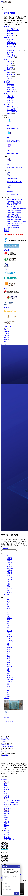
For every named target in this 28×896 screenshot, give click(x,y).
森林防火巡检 (10, 87)
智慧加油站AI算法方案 (13, 216)
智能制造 (6, 37)
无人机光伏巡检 (11, 91)
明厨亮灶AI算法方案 (12, 206)
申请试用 (3, 751)
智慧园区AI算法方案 (12, 214)
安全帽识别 (10, 63)
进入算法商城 (9, 13)
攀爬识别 (9, 80)
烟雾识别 (9, 69)
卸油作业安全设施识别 (13, 30)
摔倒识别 (9, 76)
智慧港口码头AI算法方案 (14, 227)
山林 (8, 621)
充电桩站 (9, 636)
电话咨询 (3, 746)
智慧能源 (6, 26)
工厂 (8, 603)
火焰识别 (9, 65)
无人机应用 (7, 82)
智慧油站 (9, 579)
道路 (8, 645)
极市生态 (6, 332)
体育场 (9, 619)
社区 (8, 629)
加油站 (9, 634)
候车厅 (9, 638)
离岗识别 (9, 72)
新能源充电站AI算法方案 (14, 225)
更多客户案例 (7, 326)
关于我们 (6, 830)
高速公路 (9, 647)
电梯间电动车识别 (12, 74)
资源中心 (6, 825)
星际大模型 (7, 806)
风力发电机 (10, 679)
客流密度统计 (10, 52)
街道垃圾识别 (10, 102)
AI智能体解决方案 (9, 808)
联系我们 (6, 337)
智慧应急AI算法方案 (14, 210)
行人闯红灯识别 (11, 110)
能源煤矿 (6, 288)
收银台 (9, 696)
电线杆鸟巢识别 (11, 33)
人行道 (9, 649)
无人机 (9, 608)
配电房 (9, 672)
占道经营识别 (10, 100)
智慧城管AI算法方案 (14, 201)
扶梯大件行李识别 (12, 56)
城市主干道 (10, 642)
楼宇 (8, 606)
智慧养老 (9, 588)
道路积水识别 (10, 95)
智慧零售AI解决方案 (14, 212)
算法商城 (6, 782)
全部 (8, 555)
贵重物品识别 (10, 54)
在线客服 (3, 741)
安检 (8, 632)
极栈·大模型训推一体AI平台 (11, 802)
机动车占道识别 (11, 108)
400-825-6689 (9, 746)
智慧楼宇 (9, 583)
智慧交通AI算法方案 (12, 205)
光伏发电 (9, 610)
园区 (8, 614)
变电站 (9, 660)
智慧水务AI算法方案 (14, 203)
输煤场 (9, 664)
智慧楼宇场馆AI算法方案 (15, 223)
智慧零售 (6, 48)
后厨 (8, 670)
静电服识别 (10, 31)
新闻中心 (6, 330)
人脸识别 (9, 78)
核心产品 (6, 799)
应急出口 (9, 681)
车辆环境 (9, 651)
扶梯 (8, 683)
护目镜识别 (10, 41)
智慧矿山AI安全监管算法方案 (16, 221)
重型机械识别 (10, 67)
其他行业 (9, 592)
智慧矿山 (9, 564)
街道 (8, 653)
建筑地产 (6, 59)
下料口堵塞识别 (11, 43)
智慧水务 (9, 577)
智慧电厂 (9, 587)
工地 (8, 605)
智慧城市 (6, 231)
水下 (8, 692)
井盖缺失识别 (10, 97)
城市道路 (9, 601)
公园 (8, 627)
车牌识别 (9, 113)
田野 (8, 623)
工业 (8, 673)
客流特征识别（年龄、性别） (15, 50)
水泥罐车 (9, 666)
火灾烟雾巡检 (10, 85)
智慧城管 (6, 93)
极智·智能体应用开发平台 (11, 804)
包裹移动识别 (6, 717)
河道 (8, 688)
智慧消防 (9, 581)
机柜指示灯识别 (11, 46)
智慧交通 (6, 104)
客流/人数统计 (11, 58)
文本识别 (9, 694)
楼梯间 (9, 685)
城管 (8, 612)
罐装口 (9, 662)
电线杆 (9, 659)
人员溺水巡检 (10, 84)
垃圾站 (9, 675)
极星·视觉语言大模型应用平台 (12, 800)
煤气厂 (9, 657)
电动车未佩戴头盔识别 (13, 112)
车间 (8, 655)
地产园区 (6, 269)
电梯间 (9, 686)
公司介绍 (6, 335)
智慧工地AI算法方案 (14, 218)
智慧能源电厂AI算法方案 (15, 219)
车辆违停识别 (10, 106)
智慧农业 (9, 590)
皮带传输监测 (10, 45)
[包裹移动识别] (13, 709)
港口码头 (9, 618)
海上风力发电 (10, 677)
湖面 (8, 690)
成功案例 (6, 810)
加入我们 (6, 339)
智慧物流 (9, 585)
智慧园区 (6, 71)
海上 (8, 616)
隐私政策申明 (7, 838)
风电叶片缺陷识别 (12, 28)
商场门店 (9, 631)
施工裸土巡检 (10, 89)
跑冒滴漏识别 (10, 39)
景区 (8, 625)
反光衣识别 (10, 61)
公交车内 (9, 640)
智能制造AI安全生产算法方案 (16, 208)
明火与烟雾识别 (11, 35)
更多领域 (6, 823)
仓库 (8, 668)
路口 (8, 644)
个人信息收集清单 (9, 839)
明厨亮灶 (9, 572)
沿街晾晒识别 (10, 98)
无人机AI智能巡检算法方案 (15, 199)
